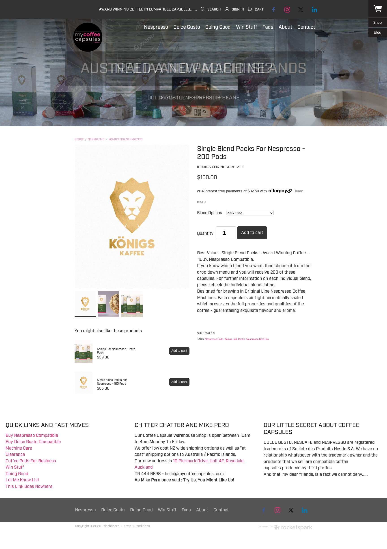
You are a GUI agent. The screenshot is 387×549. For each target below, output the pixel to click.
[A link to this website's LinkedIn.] (314, 9)
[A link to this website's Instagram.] (287, 9)
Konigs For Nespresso (125, 139)
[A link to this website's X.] (301, 9)
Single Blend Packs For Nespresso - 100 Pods (112, 382)
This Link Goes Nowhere (29, 486)
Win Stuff (15, 467)
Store (79, 139)
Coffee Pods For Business (31, 461)
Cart (259, 9)
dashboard (111, 526)
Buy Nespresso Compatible (32, 435)
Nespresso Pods (214, 339)
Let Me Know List (22, 480)
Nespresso (96, 139)
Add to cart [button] (252, 232)
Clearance (15, 454)
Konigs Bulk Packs (235, 339)
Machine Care (19, 448)
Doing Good (17, 473)
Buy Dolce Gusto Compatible (33, 441)
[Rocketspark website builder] (285, 528)
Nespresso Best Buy (257, 339)
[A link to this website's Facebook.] (274, 9)
